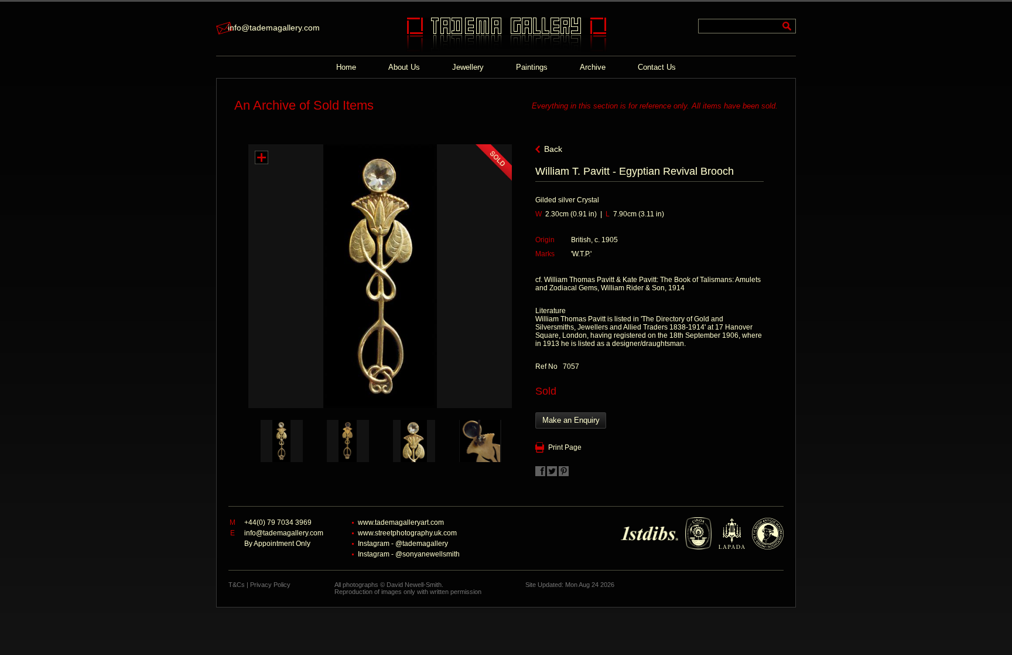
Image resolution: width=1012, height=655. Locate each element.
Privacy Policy (270, 584)
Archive (593, 67)
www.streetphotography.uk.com (407, 533)
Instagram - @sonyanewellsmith (409, 554)
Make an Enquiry (571, 420)
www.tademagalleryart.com (401, 522)
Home (346, 67)
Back (553, 149)
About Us (404, 67)
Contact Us (657, 67)
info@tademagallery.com (274, 27)
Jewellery (468, 67)
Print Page (565, 447)
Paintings (532, 67)
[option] (281, 441)
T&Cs (236, 584)
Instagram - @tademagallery (403, 543)
